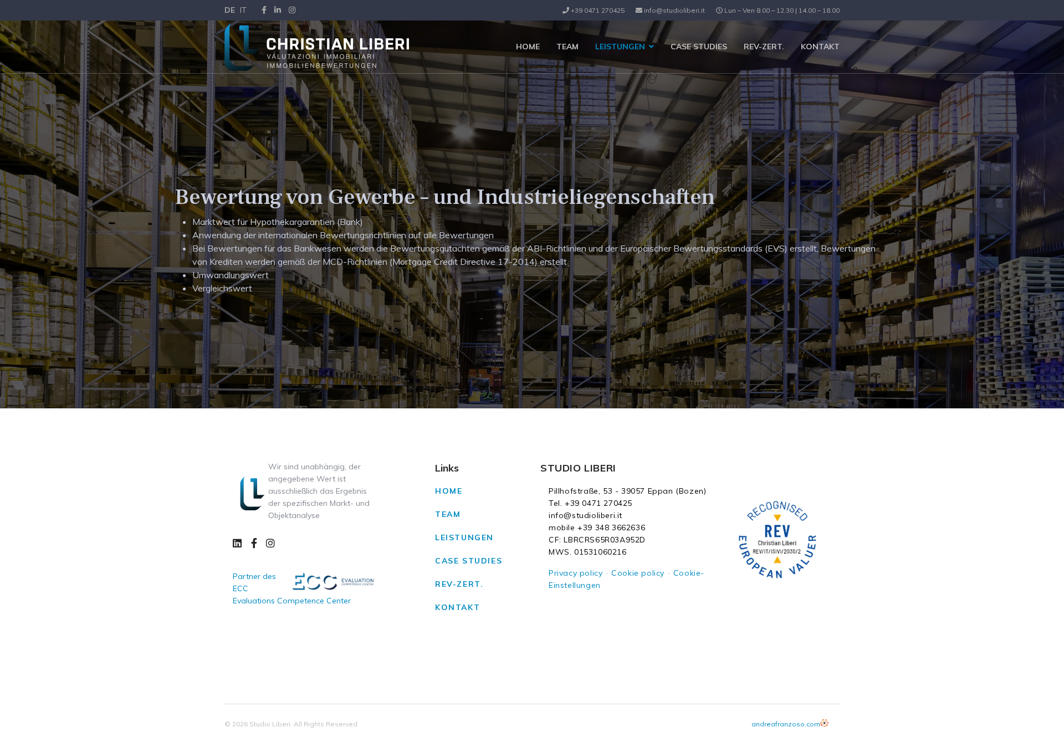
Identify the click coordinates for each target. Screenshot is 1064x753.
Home (528, 47)
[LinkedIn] (277, 10)
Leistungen (620, 47)
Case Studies (699, 47)
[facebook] (264, 10)
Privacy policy (575, 573)
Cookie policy (637, 573)
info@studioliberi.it (674, 10)
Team (567, 47)
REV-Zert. (764, 47)
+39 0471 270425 (598, 10)
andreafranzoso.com (785, 724)
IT (243, 10)
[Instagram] (292, 10)
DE (229, 10)
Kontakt (820, 47)
